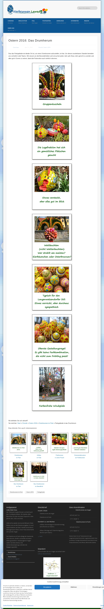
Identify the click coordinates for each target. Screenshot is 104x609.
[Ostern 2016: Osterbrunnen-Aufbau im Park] (39, 453)
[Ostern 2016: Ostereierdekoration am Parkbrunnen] (80, 453)
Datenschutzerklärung (19, 605)
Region (89, 22)
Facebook (9, 559)
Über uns (12, 29)
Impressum (30, 605)
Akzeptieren (47, 587)
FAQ (35, 22)
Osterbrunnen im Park (46, 423)
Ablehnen (74, 587)
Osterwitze (75, 22)
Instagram (16, 559)
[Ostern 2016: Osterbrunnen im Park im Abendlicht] (39, 481)
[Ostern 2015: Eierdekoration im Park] (59, 453)
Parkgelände (41, 492)
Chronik (11, 22)
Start (19, 423)
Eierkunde (61, 22)
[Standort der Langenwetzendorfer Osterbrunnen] (52, 567)
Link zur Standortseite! (44, 554)
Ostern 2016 (46, 47)
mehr (40, 536)
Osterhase (16, 47)
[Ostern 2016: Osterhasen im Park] (18, 481)
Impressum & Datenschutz (14, 554)
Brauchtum (22, 22)
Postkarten (47, 22)
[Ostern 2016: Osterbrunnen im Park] (18, 453)
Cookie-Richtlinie (7, 605)
